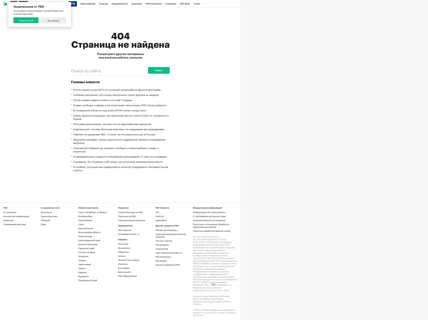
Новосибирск (85, 220)
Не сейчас (53, 20)
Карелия (82, 272)
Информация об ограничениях (209, 212)
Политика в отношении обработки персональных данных (211, 225)
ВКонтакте (46, 212)
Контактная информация (16, 216)
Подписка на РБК (127, 216)
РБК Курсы (161, 260)
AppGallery (161, 220)
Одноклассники (49, 216)
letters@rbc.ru (224, 284)
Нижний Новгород (87, 244)
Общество (123, 251)
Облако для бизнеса (166, 229)
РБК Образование (127, 275)
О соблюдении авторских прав (209, 216)
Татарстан (83, 256)
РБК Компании (163, 256)
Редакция (8, 220)
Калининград (85, 236)
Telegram (45, 220)
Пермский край (86, 248)
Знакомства (161, 248)
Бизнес (121, 255)
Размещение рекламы (14, 224)
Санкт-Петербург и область (92, 212)
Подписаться (26, 20)
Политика (123, 243)
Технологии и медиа (128, 259)
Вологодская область (89, 232)
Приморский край (87, 280)
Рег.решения (162, 244)
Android (159, 216)
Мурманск (83, 276)
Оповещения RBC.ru (128, 233)
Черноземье (84, 264)
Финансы (123, 263)
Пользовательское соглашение (209, 220)
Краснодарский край (89, 240)
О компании (9, 212)
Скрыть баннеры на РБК (130, 212)
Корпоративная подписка (131, 220)
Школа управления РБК (167, 264)
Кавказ (81, 268)
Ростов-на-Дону (86, 252)
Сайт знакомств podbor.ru (169, 252)
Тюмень (82, 260)
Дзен (43, 224)
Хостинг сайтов (163, 240)
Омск (81, 224)
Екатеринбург (85, 216)
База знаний (124, 271)
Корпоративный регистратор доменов (170, 235)
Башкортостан (85, 228)
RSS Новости (124, 229)
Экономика (124, 247)
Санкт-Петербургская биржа (208, 298)
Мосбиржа (224, 295)
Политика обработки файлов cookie (212, 230)
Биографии (124, 267)
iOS (157, 212)
